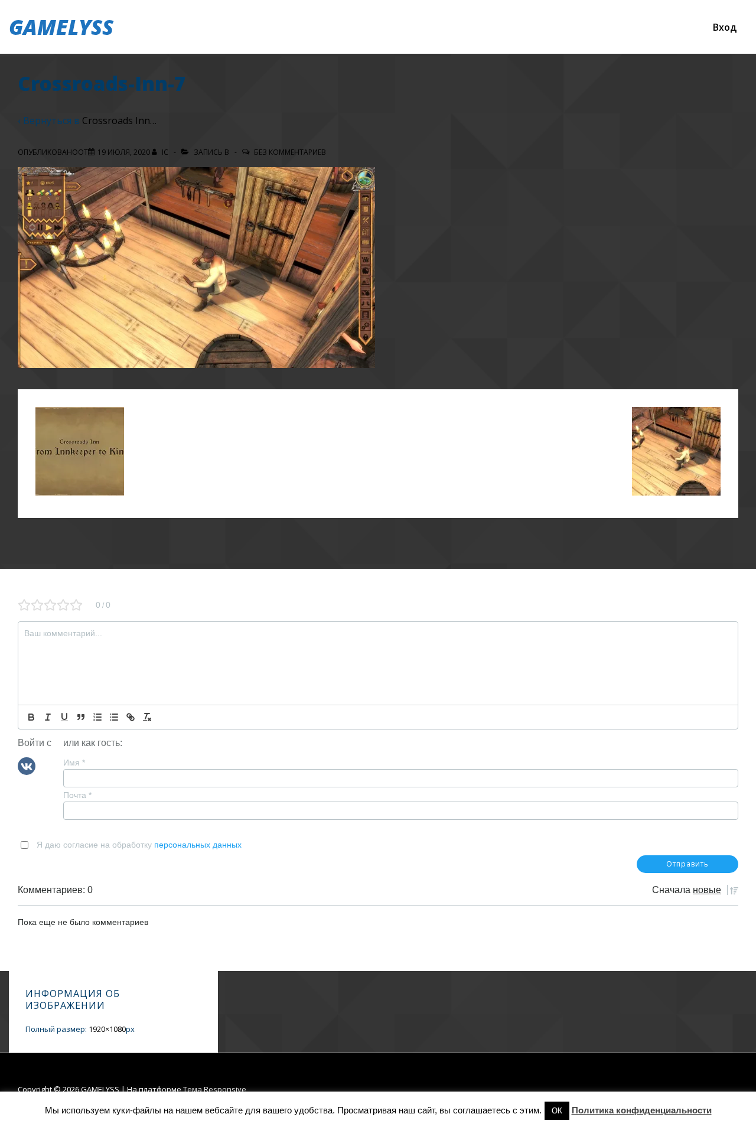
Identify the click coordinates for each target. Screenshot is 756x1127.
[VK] (26, 765)
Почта (77, 795)
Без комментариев (290, 152)
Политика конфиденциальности (642, 1110)
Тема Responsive (214, 1089)
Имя (74, 762)
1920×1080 (107, 1029)
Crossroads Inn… (119, 120)
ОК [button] (557, 1110)
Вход (725, 27)
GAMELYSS (61, 27)
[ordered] (97, 717)
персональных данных (198, 844)
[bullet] (114, 717)
